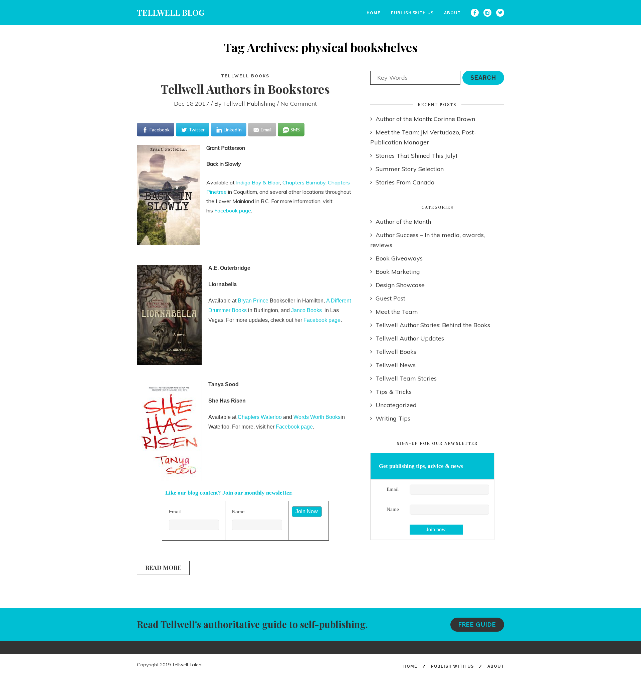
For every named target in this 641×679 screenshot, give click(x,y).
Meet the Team (397, 311)
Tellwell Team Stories (406, 378)
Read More (163, 568)
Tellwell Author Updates (410, 338)
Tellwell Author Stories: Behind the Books (433, 325)
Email (393, 489)
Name (393, 509)
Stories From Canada (405, 182)
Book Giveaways (399, 258)
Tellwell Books (245, 76)
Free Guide (477, 624)
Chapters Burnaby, (304, 182)
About (452, 13)
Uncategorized (396, 405)
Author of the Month (403, 221)
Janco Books (306, 310)
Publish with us (412, 13)
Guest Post (390, 298)
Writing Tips (393, 418)
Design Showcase (400, 285)
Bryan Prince (253, 300)
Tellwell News (396, 365)
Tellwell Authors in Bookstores (245, 89)
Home (374, 13)
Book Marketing (398, 271)
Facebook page (232, 210)
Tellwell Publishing (249, 103)
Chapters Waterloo (260, 417)
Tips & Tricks (394, 392)
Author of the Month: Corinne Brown (425, 119)
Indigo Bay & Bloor (258, 182)
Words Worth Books (317, 417)
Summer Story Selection (410, 169)
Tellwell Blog (170, 12)
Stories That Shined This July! (416, 155)
